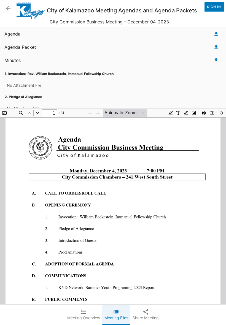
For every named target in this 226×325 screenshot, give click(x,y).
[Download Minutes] (216, 60)
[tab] (83, 315)
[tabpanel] (113, 176)
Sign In (214, 7)
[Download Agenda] (216, 33)
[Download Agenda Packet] (216, 47)
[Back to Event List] (8, 8)
